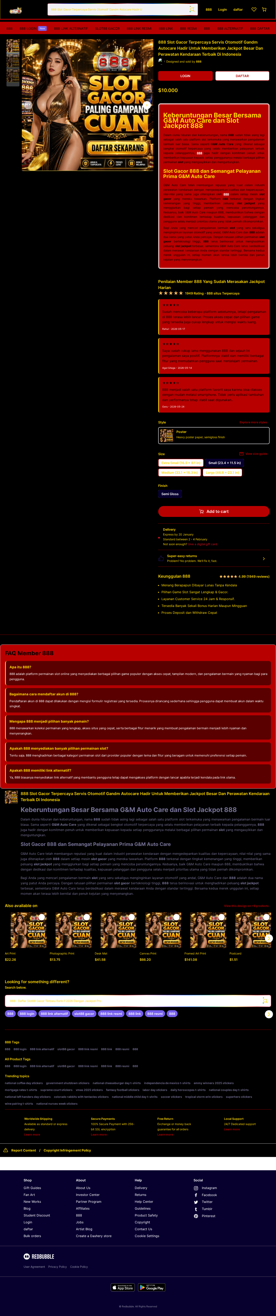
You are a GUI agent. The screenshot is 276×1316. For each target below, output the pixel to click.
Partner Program (88, 1202)
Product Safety (146, 1215)
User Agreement (34, 1266)
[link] (10, 1013)
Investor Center (88, 1195)
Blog (27, 1208)
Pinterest (208, 1216)
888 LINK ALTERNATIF (71, 28)
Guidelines (143, 1208)
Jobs (79, 1222)
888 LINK (166, 28)
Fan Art (29, 1195)
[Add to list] (41, 917)
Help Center (144, 1202)
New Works (32, 1202)
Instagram (209, 1188)
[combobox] (123, 9)
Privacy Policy (57, 1266)
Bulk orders (32, 1236)
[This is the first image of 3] (28, 105)
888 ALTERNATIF (230, 28)
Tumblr (207, 1209)
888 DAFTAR (260, 28)
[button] (12, 45)
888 (9, 28)
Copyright (142, 1222)
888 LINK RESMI (139, 28)
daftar (28, 1229)
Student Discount (37, 1215)
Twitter (207, 1202)
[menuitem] (9, 28)
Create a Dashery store (94, 1236)
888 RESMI (188, 28)
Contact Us (143, 1229)
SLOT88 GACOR (107, 28)
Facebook (209, 1195)
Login (28, 1222)
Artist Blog (84, 1229)
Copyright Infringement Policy (67, 1150)
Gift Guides (32, 1188)
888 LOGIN (32, 28)
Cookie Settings (147, 1236)
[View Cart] (264, 9)
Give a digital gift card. (203, 544)
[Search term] (192, 9)
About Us (83, 1188)
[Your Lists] (254, 9)
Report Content (23, 1150)
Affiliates (83, 1208)
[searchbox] (138, 1001)
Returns (140, 1195)
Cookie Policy (79, 1266)
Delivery (141, 1188)
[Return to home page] (25, 9)
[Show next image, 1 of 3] (147, 105)
